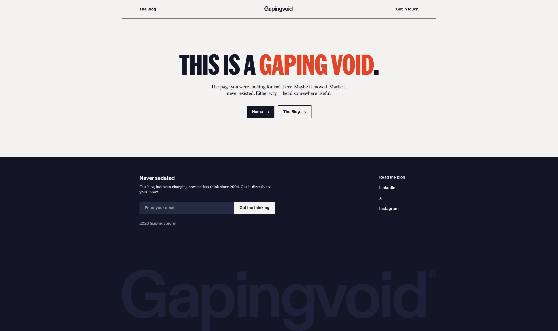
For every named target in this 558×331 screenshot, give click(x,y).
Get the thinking (254, 207)
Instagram (388, 208)
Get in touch (407, 9)
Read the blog (392, 177)
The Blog (148, 9)
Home (260, 111)
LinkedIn (387, 187)
